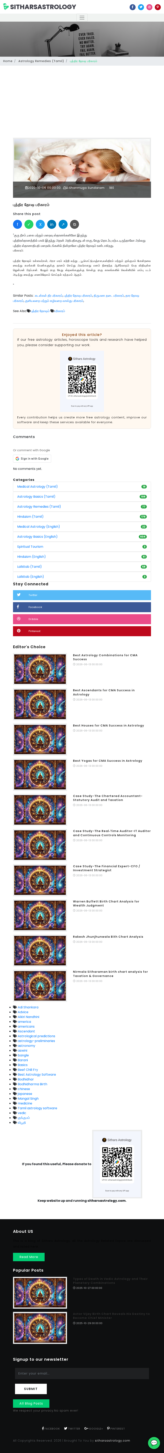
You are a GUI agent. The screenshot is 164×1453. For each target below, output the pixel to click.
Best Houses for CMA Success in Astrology (108, 725)
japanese (24, 1093)
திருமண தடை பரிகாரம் (109, 295)
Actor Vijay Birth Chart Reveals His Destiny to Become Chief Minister (111, 1316)
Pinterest (34, 631)
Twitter (33, 595)
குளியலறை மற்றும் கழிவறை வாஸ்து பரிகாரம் (54, 300)
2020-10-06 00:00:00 (44, 188)
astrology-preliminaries (36, 1041)
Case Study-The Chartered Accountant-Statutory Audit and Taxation (108, 798)
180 (111, 188)
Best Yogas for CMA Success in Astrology (107, 761)
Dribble (33, 619)
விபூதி (21, 1122)
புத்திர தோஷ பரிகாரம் (31, 204)
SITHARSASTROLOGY (42, 6)
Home (8, 61)
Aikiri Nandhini (28, 1017)
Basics (22, 1065)
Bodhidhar (25, 1079)
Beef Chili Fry (27, 1069)
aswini (22, 1050)
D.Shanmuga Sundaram (85, 188)
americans (26, 1026)
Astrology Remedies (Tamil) (41, 61)
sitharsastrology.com (112, 1441)
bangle (23, 1055)
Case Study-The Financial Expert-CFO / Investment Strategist (106, 868)
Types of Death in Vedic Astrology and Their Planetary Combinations (110, 1281)
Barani (22, 1060)
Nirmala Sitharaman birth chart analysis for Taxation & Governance (110, 974)
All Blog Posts (31, 1403)
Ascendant (26, 1031)
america (24, 1021)
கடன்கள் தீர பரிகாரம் (49, 295)
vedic (21, 1113)
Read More (28, 1257)
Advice (22, 1012)
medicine (24, 1103)
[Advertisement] (82, 97)
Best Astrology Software (36, 1074)
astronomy (26, 1045)
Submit (31, 1389)
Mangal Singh (28, 1098)
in (51, 224)
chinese (23, 1089)
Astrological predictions (36, 1036)
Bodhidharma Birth (32, 1084)
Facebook (35, 607)
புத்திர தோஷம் (40, 311)
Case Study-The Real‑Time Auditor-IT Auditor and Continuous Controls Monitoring (112, 833)
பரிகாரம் (59, 311)
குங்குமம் (23, 1117)
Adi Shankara (27, 1007)
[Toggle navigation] (82, 18)
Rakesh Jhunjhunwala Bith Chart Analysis (108, 937)
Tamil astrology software (37, 1108)
